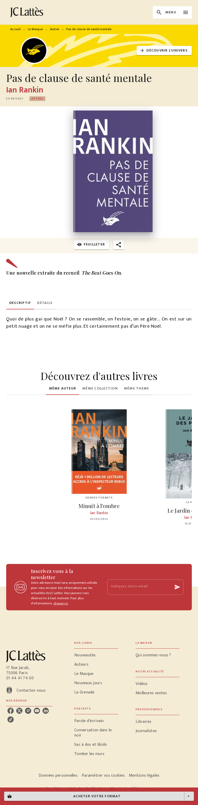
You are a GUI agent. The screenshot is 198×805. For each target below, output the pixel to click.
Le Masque (35, 29)
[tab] (20, 303)
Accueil (15, 29)
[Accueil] (28, 12)
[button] (164, 50)
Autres (54, 29)
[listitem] (10, 710)
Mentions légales (144, 775)
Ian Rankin (24, 90)
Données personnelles (58, 775)
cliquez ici (60, 603)
